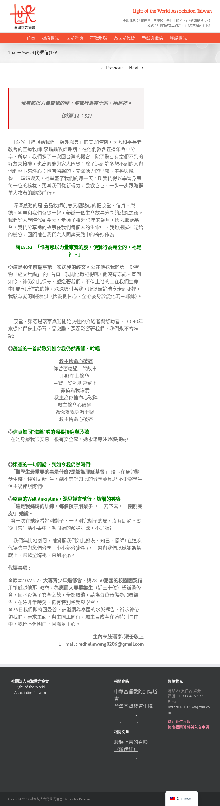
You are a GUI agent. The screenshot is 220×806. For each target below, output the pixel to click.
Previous (115, 68)
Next (134, 68)
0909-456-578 (191, 696)
